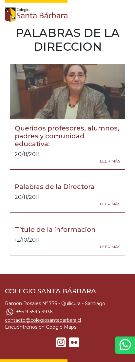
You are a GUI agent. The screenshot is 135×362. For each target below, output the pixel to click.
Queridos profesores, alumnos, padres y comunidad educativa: (67, 136)
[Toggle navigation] (126, 13)
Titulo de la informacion (55, 229)
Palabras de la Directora (54, 187)
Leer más (110, 161)
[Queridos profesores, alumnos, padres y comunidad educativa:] (67, 91)
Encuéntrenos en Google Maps (40, 327)
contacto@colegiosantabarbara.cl (43, 320)
